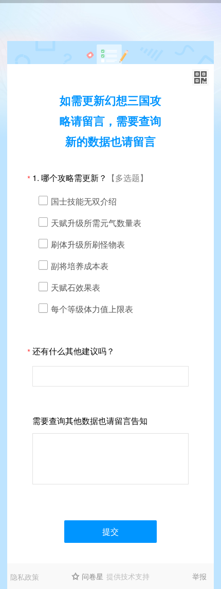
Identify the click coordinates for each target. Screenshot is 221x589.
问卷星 (92, 576)
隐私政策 (24, 577)
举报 (199, 576)
